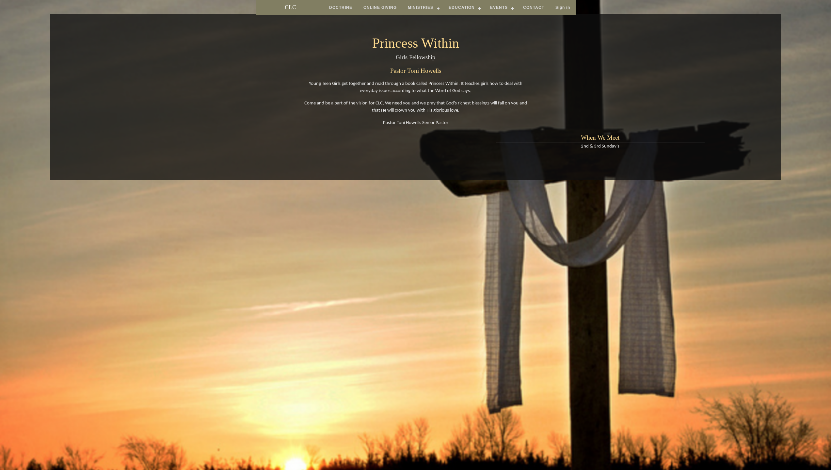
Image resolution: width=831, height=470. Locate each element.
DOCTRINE (340, 7)
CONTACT (533, 7)
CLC (290, 7)
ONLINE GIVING (380, 7)
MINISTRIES (420, 7)
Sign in (562, 7)
